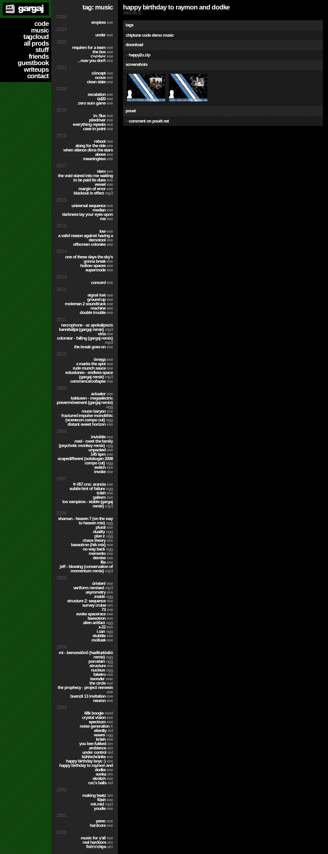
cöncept (102, 73)
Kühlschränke (97, 756)
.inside (103, 596)
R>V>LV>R (102, 56)
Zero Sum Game (95, 103)
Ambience (101, 748)
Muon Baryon (97, 411)
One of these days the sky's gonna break (89, 259)
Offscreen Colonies (93, 244)
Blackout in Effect (93, 193)
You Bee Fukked (96, 743)
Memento (101, 553)
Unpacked (100, 450)
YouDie (103, 808)
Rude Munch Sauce (93, 368)
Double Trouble (96, 312)
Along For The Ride (94, 145)
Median (103, 210)
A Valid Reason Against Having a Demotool (85, 237)
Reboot (103, 141)
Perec (104, 821)
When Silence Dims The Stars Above (88, 152)
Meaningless (98, 158)
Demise (103, 557)
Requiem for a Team (92, 47)
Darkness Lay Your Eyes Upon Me (87, 216)
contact (38, 75)
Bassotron (100, 618)
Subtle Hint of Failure (91, 488)
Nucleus (102, 670)
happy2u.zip (139, 55)
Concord (102, 282)
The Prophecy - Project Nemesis (85, 689)
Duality (103, 531)
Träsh (105, 493)
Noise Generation (96, 726)
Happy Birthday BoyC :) (89, 761)
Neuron (103, 700)
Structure (101, 665)
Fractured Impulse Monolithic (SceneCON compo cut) (87, 417)
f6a (106, 562)
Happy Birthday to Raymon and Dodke (86, 767)
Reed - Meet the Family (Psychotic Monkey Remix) (86, 443)
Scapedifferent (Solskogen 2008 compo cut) (85, 460)
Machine (101, 308)
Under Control (97, 752)
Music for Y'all (97, 838)
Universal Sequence (92, 205)
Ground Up (100, 299)
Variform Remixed (93, 587)
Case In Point (98, 128)
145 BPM (101, 454)
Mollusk (102, 640)
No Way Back (98, 549)
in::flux (103, 115)
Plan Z (103, 536)
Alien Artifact (98, 622)
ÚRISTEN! (102, 583)
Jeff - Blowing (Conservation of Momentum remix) (86, 568)
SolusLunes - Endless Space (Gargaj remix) (89, 374)
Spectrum (101, 721)
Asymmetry (99, 592)
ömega (103, 359)
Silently (103, 730)
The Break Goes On (93, 346)
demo (157, 35)
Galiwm (103, 497)
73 (107, 609)
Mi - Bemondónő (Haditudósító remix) (86, 654)
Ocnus (104, 77)
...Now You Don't (95, 60)
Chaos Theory (98, 540)
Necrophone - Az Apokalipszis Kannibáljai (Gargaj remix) (86, 327)
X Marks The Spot (94, 363)
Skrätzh (103, 778)
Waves (103, 735)
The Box (103, 51)
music (40, 30)
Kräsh (104, 739)
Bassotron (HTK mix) (92, 544)
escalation (100, 94)
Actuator (102, 393)
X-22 (105, 627)
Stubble (103, 635)
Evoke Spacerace (94, 614)
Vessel (104, 184)
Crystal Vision (97, 717)
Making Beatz (97, 795)
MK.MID (101, 804)
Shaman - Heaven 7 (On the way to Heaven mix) (85, 520)
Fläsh (105, 799)
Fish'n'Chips (99, 846)
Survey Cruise (97, 605)
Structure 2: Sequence (90, 600)
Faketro (103, 674)
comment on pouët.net (149, 121)
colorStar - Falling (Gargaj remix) (85, 340)
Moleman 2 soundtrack (89, 303)
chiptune (133, 35)
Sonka (104, 774)
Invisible (102, 436)
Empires (102, 22)
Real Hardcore (98, 842)
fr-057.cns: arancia (93, 484)
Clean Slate (100, 81)
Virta (105, 333)
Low (106, 231)
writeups (36, 69)
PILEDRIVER (101, 120)
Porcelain (100, 661)
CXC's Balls (100, 782)
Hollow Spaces (96, 265)
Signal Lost (100, 295)
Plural (104, 527)
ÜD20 (105, 98)
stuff (42, 49)
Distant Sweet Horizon (90, 424)
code (41, 23)
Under (104, 35)
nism (105, 171)
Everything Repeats (93, 124)
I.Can (105, 631)
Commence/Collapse (91, 381)
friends (39, 56)
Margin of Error (95, 188)
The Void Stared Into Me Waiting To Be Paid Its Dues (85, 177)
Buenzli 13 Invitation (91, 696)
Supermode (99, 270)
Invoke (103, 471)
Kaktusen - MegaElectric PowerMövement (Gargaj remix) (85, 402)
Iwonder (101, 678)
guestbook (33, 62)
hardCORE (101, 825)
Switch (103, 467)
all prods (36, 43)
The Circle (101, 683)
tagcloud (36, 36)
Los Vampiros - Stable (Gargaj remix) (87, 504)
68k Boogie (98, 713)
